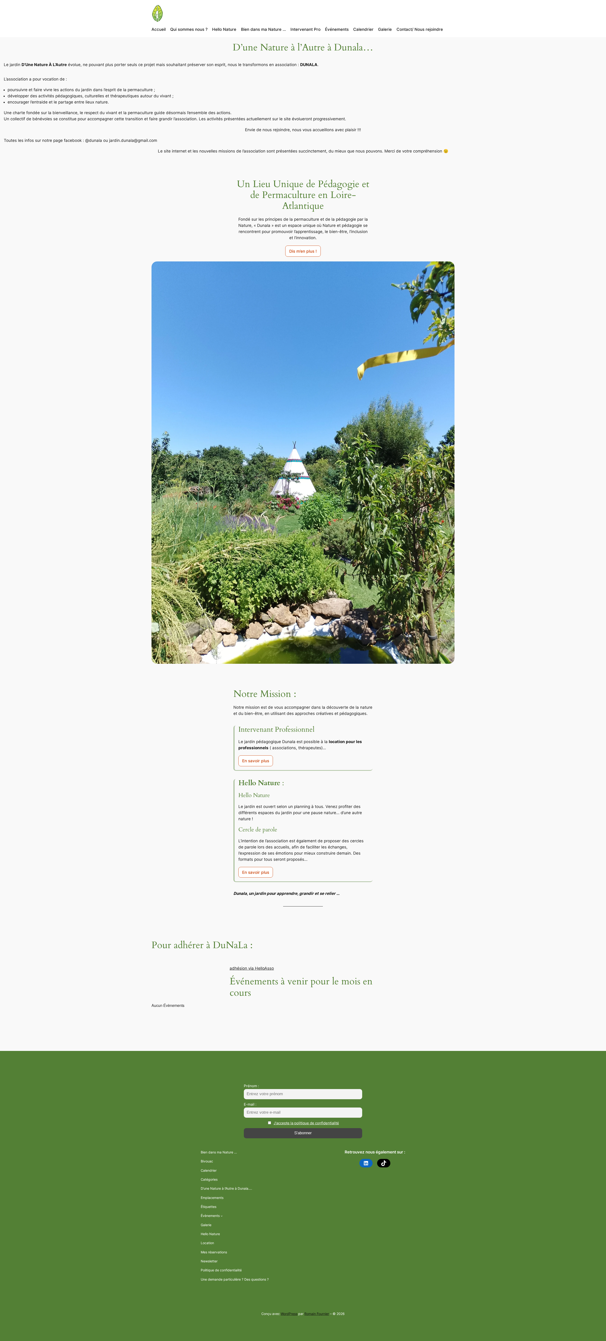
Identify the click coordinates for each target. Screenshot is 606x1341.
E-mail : (250, 1104)
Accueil (159, 29)
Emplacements (212, 1198)
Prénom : (251, 1086)
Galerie (206, 1225)
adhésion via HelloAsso (252, 968)
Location (207, 1243)
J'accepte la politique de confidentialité (306, 1123)
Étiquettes (208, 1207)
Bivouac (207, 1161)
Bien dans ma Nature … (219, 1152)
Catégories (209, 1179)
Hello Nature (210, 1234)
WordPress (289, 1314)
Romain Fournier (316, 1314)
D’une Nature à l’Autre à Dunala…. (226, 1188)
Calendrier (209, 1170)
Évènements (210, 1216)
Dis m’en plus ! (303, 251)
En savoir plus (255, 760)
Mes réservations (214, 1252)
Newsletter (209, 1261)
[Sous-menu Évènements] (222, 1216)
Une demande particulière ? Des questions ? (235, 1279)
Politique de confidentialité (221, 1270)
